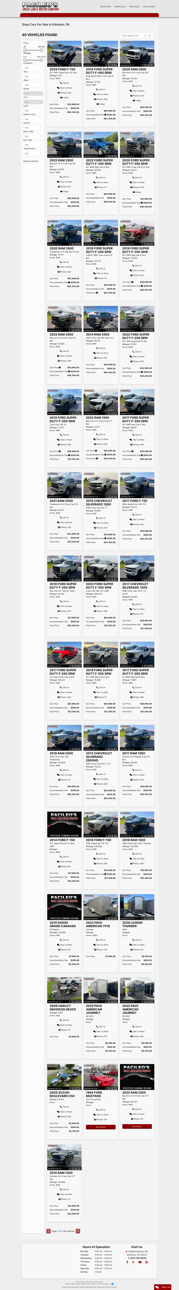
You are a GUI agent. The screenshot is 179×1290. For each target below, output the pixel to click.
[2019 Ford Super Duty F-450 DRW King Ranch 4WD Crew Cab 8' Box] (101, 53)
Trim (25, 97)
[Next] (78, 1231)
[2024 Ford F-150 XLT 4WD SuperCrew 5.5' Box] (64, 53)
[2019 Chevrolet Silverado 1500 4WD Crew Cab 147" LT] (101, 485)
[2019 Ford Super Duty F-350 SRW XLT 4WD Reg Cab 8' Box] (137, 232)
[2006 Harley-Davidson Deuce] (64, 990)
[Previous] (48, 1231)
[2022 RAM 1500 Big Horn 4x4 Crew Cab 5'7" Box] (101, 402)
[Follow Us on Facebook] (127, 1262)
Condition (27, 63)
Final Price (54, 112)
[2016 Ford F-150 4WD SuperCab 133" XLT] (101, 824)
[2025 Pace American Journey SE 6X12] (101, 990)
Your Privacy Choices (103, 1284)
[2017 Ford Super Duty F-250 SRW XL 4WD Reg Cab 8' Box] (137, 654)
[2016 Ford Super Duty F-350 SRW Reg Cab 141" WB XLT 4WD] (64, 568)
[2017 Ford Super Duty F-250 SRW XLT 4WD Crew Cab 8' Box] (64, 654)
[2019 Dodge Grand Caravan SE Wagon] (64, 907)
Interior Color (29, 114)
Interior (26, 123)
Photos (65, 92)
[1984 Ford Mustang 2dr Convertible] (101, 1077)
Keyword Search (30, 161)
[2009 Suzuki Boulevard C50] (64, 1077)
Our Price (54, 104)
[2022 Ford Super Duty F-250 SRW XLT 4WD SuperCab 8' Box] (137, 318)
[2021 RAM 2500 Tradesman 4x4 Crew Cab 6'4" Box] (64, 485)
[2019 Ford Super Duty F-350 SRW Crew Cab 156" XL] (64, 402)
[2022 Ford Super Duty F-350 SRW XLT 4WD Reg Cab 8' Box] (101, 144)
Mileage (27, 53)
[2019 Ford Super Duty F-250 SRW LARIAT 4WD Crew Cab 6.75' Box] (101, 232)
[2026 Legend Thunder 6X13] (137, 907)
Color (25, 106)
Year (25, 71)
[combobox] (33, 67)
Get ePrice (101, 1127)
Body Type (28, 131)
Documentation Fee (59, 108)
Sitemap (93, 1284)
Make (25, 80)
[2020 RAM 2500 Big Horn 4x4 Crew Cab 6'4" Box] (137, 53)
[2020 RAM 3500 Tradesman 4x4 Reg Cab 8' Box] (64, 232)
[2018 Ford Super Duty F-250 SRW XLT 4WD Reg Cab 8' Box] (101, 654)
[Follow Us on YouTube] (140, 1262)
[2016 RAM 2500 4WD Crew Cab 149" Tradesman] (64, 737)
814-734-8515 (138, 1258)
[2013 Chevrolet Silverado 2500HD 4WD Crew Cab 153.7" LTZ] (101, 737)
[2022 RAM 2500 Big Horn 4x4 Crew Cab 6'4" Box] (64, 144)
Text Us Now (65, 88)
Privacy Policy (99, 1282)
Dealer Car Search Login (72, 1284)
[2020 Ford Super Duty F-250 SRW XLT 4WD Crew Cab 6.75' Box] (137, 144)
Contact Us (90, 1282)
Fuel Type (27, 140)
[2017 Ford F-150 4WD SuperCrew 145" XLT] (137, 485)
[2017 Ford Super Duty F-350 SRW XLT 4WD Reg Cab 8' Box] (137, 402)
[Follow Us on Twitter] (133, 1262)
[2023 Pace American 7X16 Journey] (101, 907)
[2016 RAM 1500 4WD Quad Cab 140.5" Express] (137, 824)
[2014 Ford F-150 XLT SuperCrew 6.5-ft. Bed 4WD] (64, 824)
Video (66, 97)
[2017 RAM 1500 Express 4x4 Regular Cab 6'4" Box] (137, 737)
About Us (83, 1282)
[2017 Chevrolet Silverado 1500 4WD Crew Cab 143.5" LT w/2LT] (137, 568)
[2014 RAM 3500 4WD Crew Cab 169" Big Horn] (101, 318)
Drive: (52, 78)
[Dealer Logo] (41, 6)
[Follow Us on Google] (146, 1262)
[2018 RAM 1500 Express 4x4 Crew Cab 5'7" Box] (64, 1157)
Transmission (29, 148)
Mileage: (53, 75)
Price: (25, 43)
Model (26, 88)
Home (78, 1282)
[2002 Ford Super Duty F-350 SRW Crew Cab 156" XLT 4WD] (101, 568)
